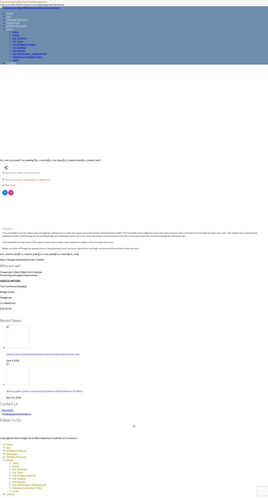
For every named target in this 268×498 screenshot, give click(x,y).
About (9, 459)
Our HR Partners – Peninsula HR (29, 484)
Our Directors (19, 469)
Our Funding (19, 478)
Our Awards (18, 481)
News (15, 462)
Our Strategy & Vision (24, 475)
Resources (11, 453)
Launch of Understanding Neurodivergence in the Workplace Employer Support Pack (43, 354)
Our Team (17, 472)
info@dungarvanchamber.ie (16, 413)
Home (9, 444)
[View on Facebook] (5, 194)
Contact (10, 493)
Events (16, 465)
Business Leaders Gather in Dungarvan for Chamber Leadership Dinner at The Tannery (44, 391)
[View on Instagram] (11, 194)
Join (8, 447)
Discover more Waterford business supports (23, 1)
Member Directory (16, 450)
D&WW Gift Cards (16, 456)
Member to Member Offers (27, 487)
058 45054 (7, 410)
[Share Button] (5, 167)
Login (15, 490)
